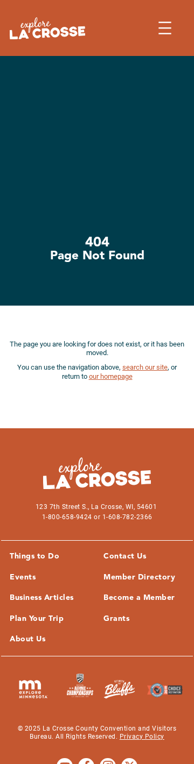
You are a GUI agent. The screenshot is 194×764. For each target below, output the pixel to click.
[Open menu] (165, 28)
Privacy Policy (142, 736)
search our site (145, 367)
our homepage (111, 376)
